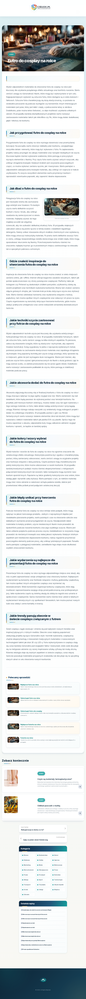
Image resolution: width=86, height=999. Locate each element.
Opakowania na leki (29, 923)
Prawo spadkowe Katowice (31, 949)
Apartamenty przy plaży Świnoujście (34, 940)
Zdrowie (26, 894)
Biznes (26, 855)
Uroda (26, 889)
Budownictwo (43, 855)
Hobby (11, 54)
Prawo (26, 875)
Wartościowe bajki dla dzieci (31, 932)
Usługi (41, 889)
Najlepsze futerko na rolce (30, 724)
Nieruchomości (29, 870)
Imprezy (56, 860)
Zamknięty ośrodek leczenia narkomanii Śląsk (37, 910)
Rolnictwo (57, 875)
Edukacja (27, 860)
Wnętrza (57, 889)
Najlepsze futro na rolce (29, 685)
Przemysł (42, 875)
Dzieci (56, 855)
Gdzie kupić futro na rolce (30, 698)
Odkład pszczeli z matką (48, 806)
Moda (41, 865)
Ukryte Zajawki (59, 884)
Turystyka (42, 884)
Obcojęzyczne (43, 870)
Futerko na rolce (26, 738)
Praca (56, 870)
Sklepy (26, 880)
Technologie (58, 880)
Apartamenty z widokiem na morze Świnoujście (37, 945)
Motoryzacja (58, 865)
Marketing (27, 865)
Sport (41, 880)
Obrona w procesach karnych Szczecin (35, 914)
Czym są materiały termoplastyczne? (54, 779)
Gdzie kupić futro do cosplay (31, 711)
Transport (27, 884)
